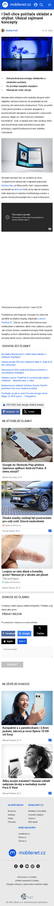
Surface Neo (7, 185)
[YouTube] (27, 867)
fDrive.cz (22, 837)
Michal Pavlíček (9, 740)
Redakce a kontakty (37, 811)
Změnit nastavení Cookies (27, 880)
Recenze (12, 811)
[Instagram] (32, 867)
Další (22, 641)
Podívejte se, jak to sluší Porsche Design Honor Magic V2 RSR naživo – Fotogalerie (24, 395)
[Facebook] (16, 867)
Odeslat (12, 664)
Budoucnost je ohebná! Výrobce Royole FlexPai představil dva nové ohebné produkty (24, 387)
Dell (19, 404)
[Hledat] (41, 5)
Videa (10, 818)
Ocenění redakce (35, 814)
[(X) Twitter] (21, 867)
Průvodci (12, 822)
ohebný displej (36, 404)
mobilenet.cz (24, 833)
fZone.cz (22, 841)
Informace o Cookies (27, 877)
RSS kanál (32, 822)
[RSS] (38, 867)
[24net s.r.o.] (27, 898)
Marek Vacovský (9, 477)
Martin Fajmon (8, 588)
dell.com (18, 189)
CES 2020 (11, 404)
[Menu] (49, 5)
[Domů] (16, 4)
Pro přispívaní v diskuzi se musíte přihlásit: (19, 622)
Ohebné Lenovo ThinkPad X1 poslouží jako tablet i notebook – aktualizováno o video (25, 379)
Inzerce (31, 818)
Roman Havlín (8, 531)
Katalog (11, 814)
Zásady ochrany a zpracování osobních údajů (27, 884)
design (25, 404)
